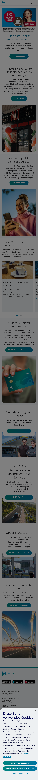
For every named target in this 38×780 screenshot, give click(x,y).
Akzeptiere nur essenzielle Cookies (20, 768)
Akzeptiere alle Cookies (20, 763)
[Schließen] (36, 710)
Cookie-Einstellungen (20, 774)
